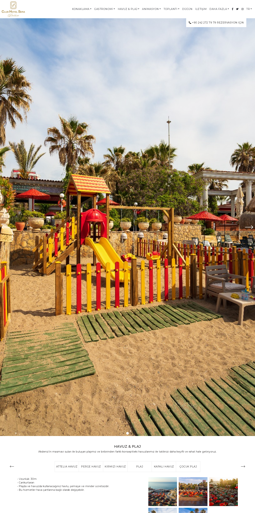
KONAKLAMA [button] (81, 9)
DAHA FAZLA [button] (218, 9)
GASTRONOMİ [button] (103, 9)
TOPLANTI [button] (170, 9)
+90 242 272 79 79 (204, 22)
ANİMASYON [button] (150, 9)
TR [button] (248, 9)
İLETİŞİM (201, 9)
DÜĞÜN (187, 9)
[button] (119, 433)
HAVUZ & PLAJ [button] (127, 9)
